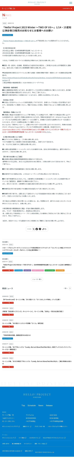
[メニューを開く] (71, 3)
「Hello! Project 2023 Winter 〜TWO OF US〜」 (19, 41)
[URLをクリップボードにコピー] (44, 229)
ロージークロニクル (8, 421)
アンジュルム (30, 415)
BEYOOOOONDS (31, 418)
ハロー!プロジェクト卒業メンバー (57, 426)
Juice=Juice (53, 415)
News (40, 405)
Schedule (32, 405)
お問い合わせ (5, 443)
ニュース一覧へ (37, 279)
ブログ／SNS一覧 (39, 426)
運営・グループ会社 (40, 443)
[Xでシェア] (34, 229)
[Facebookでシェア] (37, 229)
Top (23, 405)
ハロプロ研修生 (30, 421)
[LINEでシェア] (40, 229)
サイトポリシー (28, 443)
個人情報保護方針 (16, 443)
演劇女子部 (28, 451)
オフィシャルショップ (8, 438)
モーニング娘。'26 (8, 415)
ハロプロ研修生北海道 (56, 421)
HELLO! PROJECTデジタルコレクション (53, 438)
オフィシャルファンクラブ (10, 426)
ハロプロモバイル (33, 438)
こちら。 (49, 132)
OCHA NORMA (54, 418)
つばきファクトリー (8, 418)
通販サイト (26, 426)
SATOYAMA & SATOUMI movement (11, 451)
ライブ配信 (21, 438)
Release (49, 405)
